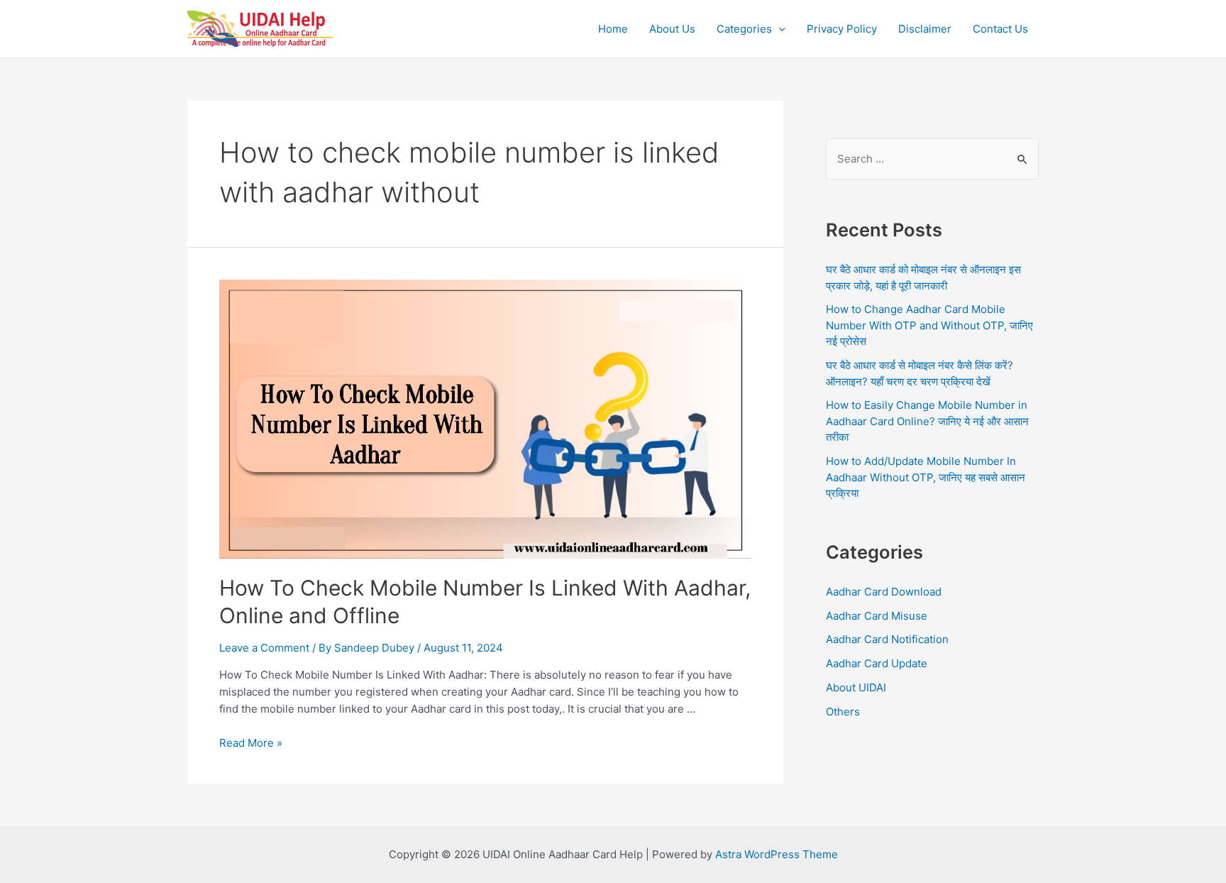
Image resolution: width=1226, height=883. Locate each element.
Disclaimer (924, 28)
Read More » (250, 743)
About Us (672, 28)
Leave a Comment (264, 647)
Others (843, 711)
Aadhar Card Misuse (876, 616)
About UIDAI (856, 687)
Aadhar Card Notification (887, 639)
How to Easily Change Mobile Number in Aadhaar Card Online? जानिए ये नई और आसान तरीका (927, 421)
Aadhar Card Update (876, 663)
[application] (778, 29)
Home (613, 28)
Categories (744, 28)
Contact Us (1000, 28)
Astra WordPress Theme (776, 854)
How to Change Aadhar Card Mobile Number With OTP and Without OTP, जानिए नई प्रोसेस (929, 325)
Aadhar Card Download (883, 591)
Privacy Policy (842, 28)
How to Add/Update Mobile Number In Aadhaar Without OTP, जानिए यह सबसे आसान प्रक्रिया (925, 477)
